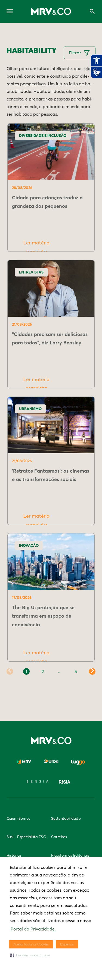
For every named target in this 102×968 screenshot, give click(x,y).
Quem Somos (18, 818)
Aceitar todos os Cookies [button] (31, 944)
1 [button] (26, 671)
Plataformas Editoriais (70, 855)
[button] (30, 955)
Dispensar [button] (67, 944)
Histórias (14, 855)
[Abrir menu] (10, 11)
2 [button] (43, 671)
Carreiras (59, 836)
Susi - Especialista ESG (26, 836)
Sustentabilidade (66, 818)
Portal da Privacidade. (33, 929)
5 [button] (76, 671)
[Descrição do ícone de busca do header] (92, 11)
